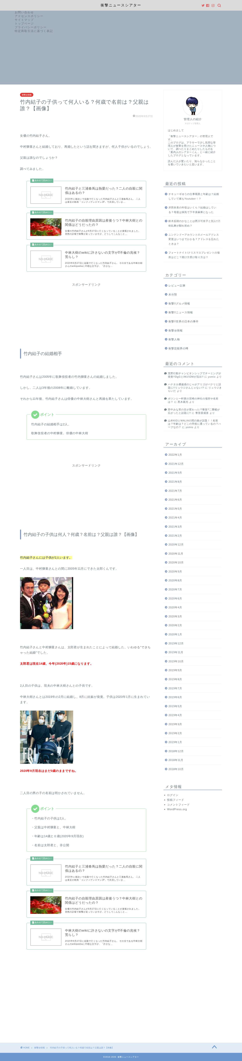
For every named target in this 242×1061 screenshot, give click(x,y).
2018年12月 (176, 751)
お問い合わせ (24, 12)
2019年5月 (175, 706)
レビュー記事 (176, 285)
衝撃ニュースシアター (121, 5)
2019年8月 (175, 679)
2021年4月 (175, 517)
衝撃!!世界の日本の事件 (183, 321)
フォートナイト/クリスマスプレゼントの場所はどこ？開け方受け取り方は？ (194, 255)
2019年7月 (175, 688)
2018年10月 (176, 769)
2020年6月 (175, 598)
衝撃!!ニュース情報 (180, 312)
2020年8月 (175, 580)
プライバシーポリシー (31, 27)
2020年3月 (175, 616)
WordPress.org (177, 809)
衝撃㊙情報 (27, 95)
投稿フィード (175, 799)
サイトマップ (24, 19)
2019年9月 (175, 670)
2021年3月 (175, 526)
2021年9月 (175, 472)
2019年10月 (176, 661)
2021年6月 (175, 499)
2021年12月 (176, 463)
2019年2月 (175, 733)
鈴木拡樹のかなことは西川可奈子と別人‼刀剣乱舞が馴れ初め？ (194, 223)
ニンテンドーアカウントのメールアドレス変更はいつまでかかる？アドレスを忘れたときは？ (193, 239)
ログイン (172, 795)
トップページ (24, 23)
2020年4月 (175, 607)
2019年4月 (175, 715)
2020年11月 (175, 553)
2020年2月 (175, 625)
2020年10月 (176, 562)
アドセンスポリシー (29, 16)
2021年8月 (175, 481)
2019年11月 (175, 652)
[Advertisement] (121, 59)
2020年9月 (175, 571)
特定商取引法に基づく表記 (34, 30)
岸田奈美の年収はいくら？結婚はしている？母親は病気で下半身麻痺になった (192, 210)
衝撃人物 (174, 339)
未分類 (172, 294)
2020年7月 (175, 589)
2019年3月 (175, 724)
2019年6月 (175, 697)
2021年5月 (175, 508)
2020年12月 (176, 544)
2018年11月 (175, 760)
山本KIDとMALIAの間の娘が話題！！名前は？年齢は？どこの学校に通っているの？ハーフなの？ (194, 424)
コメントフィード (178, 804)
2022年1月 (175, 454)
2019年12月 (176, 643)
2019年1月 (175, 742)
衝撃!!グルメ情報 (179, 303)
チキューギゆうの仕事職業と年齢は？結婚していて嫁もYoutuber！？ (193, 196)
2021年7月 (175, 490)
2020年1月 (175, 634)
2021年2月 (175, 535)
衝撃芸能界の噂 (178, 348)
